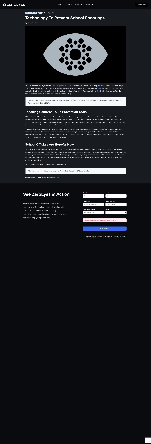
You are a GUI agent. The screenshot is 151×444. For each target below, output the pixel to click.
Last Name (109, 193)
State (107, 209)
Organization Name (89, 209)
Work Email (87, 201)
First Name (87, 193)
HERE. (57, 177)
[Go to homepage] (14, 4)
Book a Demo (141, 4)
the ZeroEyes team (59, 86)
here (99, 88)
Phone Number (110, 201)
